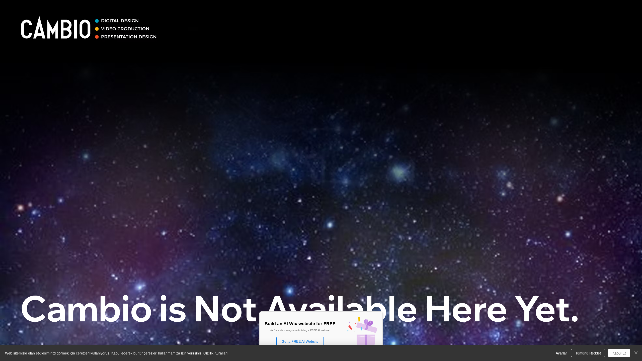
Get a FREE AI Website (300, 341)
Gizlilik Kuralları (215, 352)
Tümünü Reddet (588, 352)
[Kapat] (636, 353)
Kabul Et (619, 352)
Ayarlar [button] (561, 352)
